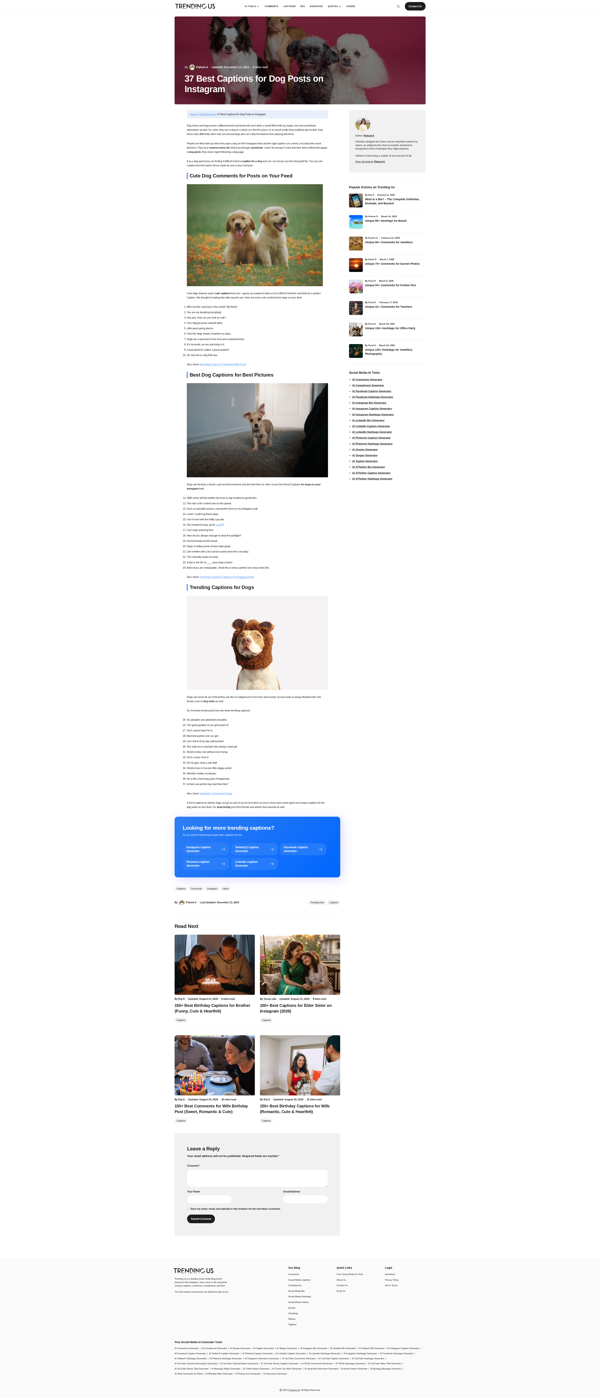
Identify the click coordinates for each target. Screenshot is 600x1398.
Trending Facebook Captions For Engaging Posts (227, 577)
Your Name (193, 1191)
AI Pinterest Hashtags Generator (372, 443)
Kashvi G (373, 216)
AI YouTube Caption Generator (334, 1358)
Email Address (291, 1191)
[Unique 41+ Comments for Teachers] (356, 308)
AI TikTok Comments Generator (317, 1363)
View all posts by (370, 161)
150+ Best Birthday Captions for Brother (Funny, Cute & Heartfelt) (212, 1008)
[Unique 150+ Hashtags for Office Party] (356, 329)
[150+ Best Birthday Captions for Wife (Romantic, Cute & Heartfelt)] (300, 1065)
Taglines (292, 1324)
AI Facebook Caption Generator (371, 391)
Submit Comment (201, 1219)
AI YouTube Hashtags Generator (368, 1358)
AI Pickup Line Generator (248, 1373)
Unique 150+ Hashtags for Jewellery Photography (388, 351)
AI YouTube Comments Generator (299, 1358)
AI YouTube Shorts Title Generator (192, 1368)
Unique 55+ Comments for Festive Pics (390, 285)
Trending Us (294, 1390)
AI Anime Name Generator (354, 1368)
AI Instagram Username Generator (262, 1358)
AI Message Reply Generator (225, 1368)
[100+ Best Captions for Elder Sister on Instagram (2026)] (300, 965)
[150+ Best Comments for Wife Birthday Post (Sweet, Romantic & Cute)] (215, 1065)
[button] (398, 6)
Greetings (293, 1313)
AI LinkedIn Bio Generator (368, 420)
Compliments (294, 1285)
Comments (196, 888)
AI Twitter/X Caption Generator (224, 1353)
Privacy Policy (392, 1280)
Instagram (212, 888)
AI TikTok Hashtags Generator (350, 1363)
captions (181, 888)
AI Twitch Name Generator (256, 1368)
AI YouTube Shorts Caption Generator (280, 1363)
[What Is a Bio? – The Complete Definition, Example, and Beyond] (356, 200)
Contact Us (415, 6)
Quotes (292, 1308)
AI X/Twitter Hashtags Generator (372, 478)
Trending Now (206, 114)
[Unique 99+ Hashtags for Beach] (356, 222)
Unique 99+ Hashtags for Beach (386, 220)
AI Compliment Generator (368, 385)
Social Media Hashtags (299, 1296)
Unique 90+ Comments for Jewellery (389, 242)
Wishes (292, 1319)
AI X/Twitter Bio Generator (368, 467)
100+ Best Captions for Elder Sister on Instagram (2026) (296, 1008)
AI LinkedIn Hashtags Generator (372, 432)
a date (219, 524)
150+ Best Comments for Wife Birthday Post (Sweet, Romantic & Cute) (211, 1109)
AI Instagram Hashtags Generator (373, 414)
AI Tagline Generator (365, 461)
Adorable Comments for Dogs (216, 793)
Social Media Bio (296, 1291)
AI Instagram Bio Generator (369, 402)
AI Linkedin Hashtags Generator (325, 1353)
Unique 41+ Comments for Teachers (389, 306)
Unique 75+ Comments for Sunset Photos (392, 263)
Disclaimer (390, 1274)
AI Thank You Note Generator (287, 1368)
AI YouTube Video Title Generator (384, 1363)
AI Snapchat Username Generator (322, 1368)
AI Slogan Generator (365, 455)
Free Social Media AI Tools (350, 1274)
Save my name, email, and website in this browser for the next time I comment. (235, 1209)
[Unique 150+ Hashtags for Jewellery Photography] (356, 351)
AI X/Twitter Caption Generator (371, 472)
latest (225, 888)
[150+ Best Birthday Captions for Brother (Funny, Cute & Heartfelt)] (215, 965)
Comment (193, 1165)
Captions (333, 902)
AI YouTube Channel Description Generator (196, 1363)
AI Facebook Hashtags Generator (372, 397)
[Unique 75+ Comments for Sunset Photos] (356, 265)
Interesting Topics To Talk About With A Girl (223, 364)
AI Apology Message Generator (385, 1368)
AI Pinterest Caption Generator (371, 437)
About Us (341, 1280)
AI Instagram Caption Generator (372, 408)
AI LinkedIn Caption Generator (371, 426)
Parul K (372, 281)
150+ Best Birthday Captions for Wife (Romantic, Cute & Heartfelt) (295, 1109)
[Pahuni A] (362, 123)
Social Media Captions (299, 1280)
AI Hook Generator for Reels (189, 1373)
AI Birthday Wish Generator (219, 1373)
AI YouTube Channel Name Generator (239, 1363)
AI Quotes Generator (365, 449)
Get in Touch (391, 1285)
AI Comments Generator (367, 379)
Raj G (371, 195)
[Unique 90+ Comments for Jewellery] (356, 243)
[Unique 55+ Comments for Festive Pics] (356, 286)
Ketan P (372, 259)
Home (193, 114)
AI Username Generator (275, 1373)
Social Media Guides (298, 1302)
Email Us (341, 1291)
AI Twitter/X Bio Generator (372, 1348)
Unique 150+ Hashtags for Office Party (390, 328)
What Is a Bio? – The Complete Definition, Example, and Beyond (392, 201)
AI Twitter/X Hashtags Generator (191, 1358)
